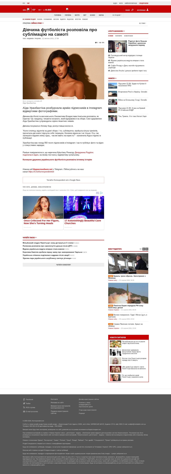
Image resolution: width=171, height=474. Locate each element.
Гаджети (63, 19)
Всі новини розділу (29, 19)
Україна (68, 15)
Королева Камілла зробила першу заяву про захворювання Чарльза (55, 252)
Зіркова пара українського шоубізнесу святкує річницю (49, 258)
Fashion (39, 19)
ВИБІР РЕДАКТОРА (115, 249)
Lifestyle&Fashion (115, 31)
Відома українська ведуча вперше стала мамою (46, 249)
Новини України (113, 310)
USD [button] (39, 10)
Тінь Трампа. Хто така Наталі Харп (132, 116)
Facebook (29, 399)
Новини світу (112, 280)
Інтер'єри (78, 19)
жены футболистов (44, 187)
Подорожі (70, 19)
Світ (84, 15)
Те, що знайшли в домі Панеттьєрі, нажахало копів (132, 376)
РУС (24, 3)
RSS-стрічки (30, 407)
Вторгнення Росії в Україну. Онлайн (132, 92)
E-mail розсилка (32, 411)
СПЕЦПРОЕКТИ (143, 3)
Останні (110, 36)
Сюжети (111, 78)
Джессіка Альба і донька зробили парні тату (129, 71)
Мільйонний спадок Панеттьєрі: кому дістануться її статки (51, 243)
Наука (101, 15)
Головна (57, 15)
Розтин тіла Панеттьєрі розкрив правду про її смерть (134, 359)
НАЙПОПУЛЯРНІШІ (131, 3)
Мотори (56, 19)
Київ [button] (24, 10)
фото (28, 187)
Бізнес (92, 15)
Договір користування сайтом (89, 399)
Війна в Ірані (36, 23)
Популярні (118, 36)
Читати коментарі (63, 264)
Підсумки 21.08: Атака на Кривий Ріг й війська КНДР (131, 109)
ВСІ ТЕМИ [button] (142, 23)
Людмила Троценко (34, 38)
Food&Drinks (48, 19)
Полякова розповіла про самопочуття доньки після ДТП (50, 246)
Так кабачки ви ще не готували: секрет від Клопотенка (133, 342)
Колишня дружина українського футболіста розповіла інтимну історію (57, 159)
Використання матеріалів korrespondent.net (60, 407)
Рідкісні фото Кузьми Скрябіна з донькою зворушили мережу (137, 43)
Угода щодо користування (87, 410)
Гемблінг (85, 19)
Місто (77, 15)
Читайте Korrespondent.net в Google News (63, 180)
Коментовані (128, 36)
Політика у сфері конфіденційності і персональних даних (86, 404)
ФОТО (121, 3)
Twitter (28, 403)
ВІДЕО (115, 3)
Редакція (82, 413)
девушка (34, 187)
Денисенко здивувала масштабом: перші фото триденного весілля (131, 351)
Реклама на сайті (57, 403)
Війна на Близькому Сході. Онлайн (132, 100)
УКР (28, 3)
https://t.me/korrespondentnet (41, 171)
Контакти (54, 399)
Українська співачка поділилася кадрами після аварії (48, 255)
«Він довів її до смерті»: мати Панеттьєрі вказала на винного (134, 368)
